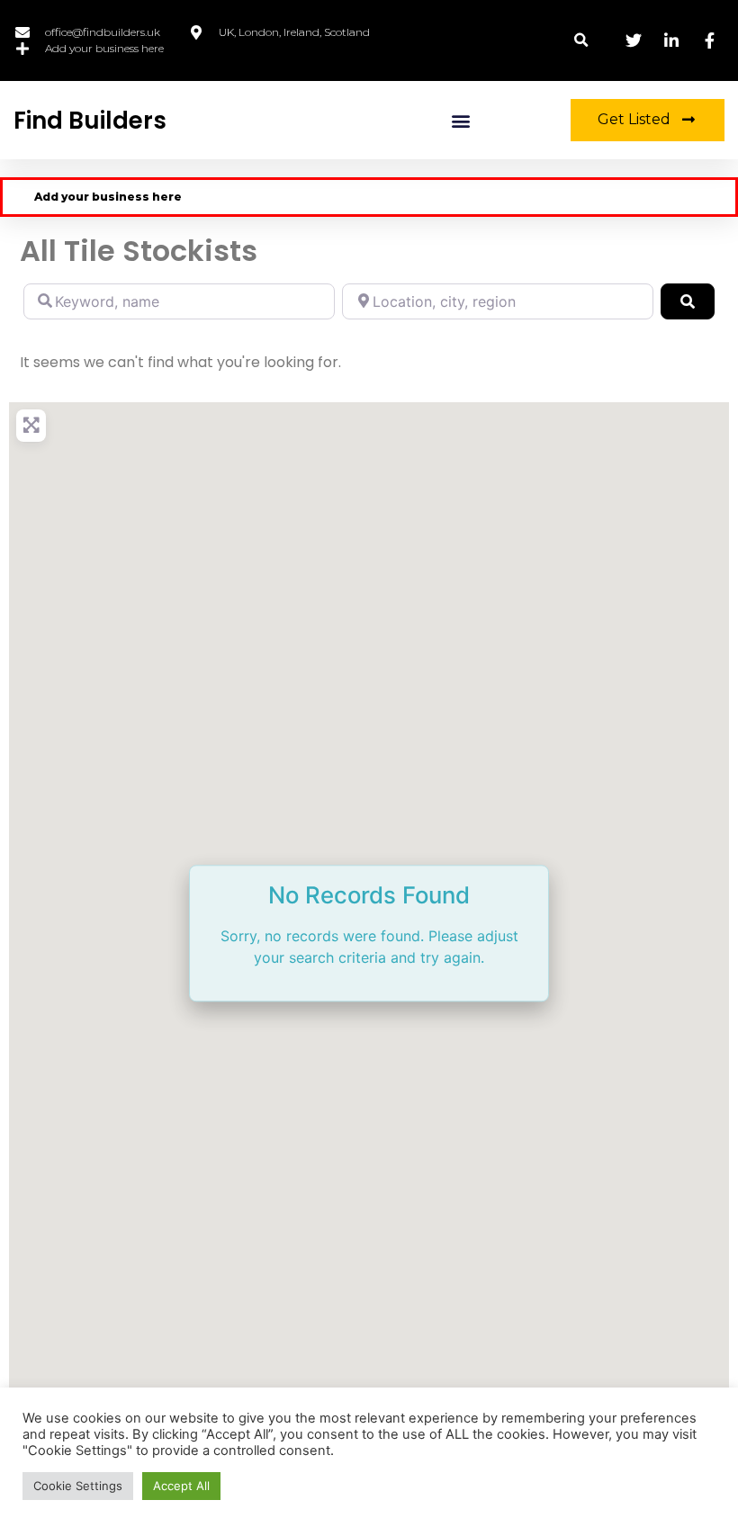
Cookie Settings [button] (77, 1485)
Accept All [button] (181, 1485)
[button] (581, 41)
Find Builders (90, 120)
